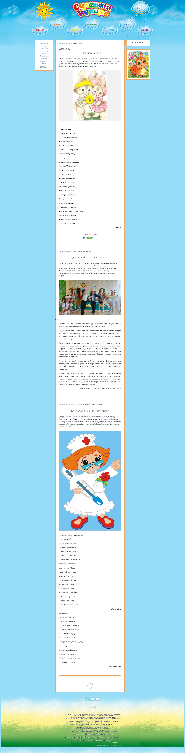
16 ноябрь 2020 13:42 (64, 48)
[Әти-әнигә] (92, 24)
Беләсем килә (44, 48)
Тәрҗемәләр (44, 43)
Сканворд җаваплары (43, 66)
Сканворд (43, 63)
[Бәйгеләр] (110, 30)
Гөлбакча (43, 53)
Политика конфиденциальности (101, 740)
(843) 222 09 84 (117, 745)
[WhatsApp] (89, 238)
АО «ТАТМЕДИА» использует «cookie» (76, 737)
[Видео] (127, 24)
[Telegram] (92, 238)
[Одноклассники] (87, 238)
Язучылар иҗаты (45, 46)
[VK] (92, 701)
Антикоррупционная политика (83, 740)
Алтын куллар (44, 56)
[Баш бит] (40, 30)
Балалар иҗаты (45, 51)
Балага (68, 43)
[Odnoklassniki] (87, 701)
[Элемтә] (145, 30)
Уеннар (42, 61)
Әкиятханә (43, 58)
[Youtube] (97, 701)
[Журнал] (57, 24)
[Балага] (75, 30)
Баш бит (61, 43)
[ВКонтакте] (84, 238)
